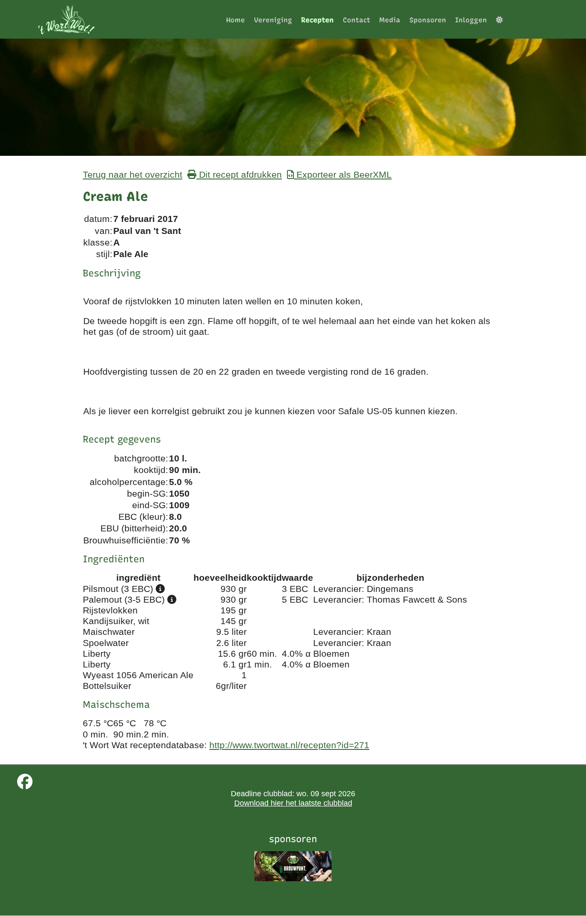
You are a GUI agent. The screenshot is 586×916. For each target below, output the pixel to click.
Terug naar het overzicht (132, 174)
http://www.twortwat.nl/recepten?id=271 (289, 745)
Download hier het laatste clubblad (293, 803)
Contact (356, 20)
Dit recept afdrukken (239, 174)
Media (389, 20)
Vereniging (273, 20)
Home (235, 20)
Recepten (317, 20)
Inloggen (471, 20)
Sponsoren (427, 20)
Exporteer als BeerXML (343, 174)
